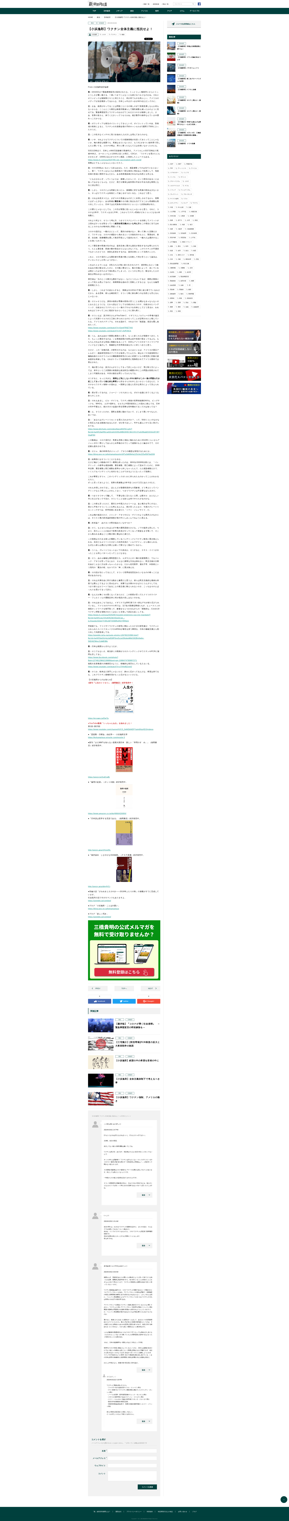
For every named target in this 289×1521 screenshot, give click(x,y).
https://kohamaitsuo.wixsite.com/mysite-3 (106, 737)
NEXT (150, 988)
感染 (171, 246)
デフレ (187, 185)
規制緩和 (173, 294)
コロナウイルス (175, 185)
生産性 (172, 272)
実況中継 (173, 237)
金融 (187, 307)
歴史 (197, 259)
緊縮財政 (173, 281)
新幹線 (192, 255)
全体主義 (173, 216)
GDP (171, 164)
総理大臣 (183, 281)
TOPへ (124, 988)
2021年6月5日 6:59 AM (111, 1272)
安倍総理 (183, 233)
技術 (194, 246)
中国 (171, 207)
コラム (182, 11)
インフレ (173, 177)
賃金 (187, 302)
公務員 (183, 216)
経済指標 (173, 276)
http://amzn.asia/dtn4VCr (99, 886)
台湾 (188, 220)
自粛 (182, 285)
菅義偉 (181, 289)
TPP (171, 168)
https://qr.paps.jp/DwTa (98, 718)
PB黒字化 (189, 164)
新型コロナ (181, 255)
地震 (171, 229)
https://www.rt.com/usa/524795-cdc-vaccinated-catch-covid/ (114, 160)
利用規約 (150, 1511)
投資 (171, 250)
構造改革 (188, 259)
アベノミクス (182, 168)
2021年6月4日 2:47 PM (111, 1130)
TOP (94, 11)
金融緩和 (196, 307)
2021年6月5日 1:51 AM (111, 1221)
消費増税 (173, 268)
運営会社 (118, 1511)
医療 (171, 220)
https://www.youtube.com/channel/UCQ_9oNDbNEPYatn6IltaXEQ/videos (120, 729)
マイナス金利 (174, 198)
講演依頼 (156, 4)
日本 (171, 259)
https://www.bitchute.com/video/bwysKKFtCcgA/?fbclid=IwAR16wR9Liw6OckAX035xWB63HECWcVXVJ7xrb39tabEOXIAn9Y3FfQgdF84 (123, 432)
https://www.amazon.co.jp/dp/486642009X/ (107, 813)
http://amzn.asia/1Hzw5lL (99, 850)
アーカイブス (194, 11)
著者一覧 (146, 4)
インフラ (186, 172)
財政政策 (190, 298)
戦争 (187, 246)
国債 (196, 220)
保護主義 (194, 211)
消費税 (183, 268)
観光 (182, 294)
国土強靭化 (173, 224)
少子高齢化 (173, 242)
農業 (171, 307)
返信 (143, 1195)
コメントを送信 (147, 1487)
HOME (90, 17)
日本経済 (107, 11)
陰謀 (123, 34)
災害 (191, 268)
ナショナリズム (185, 190)
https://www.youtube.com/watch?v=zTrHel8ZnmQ (110, 667)
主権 (189, 207)
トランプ (173, 190)
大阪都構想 (190, 229)
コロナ (104, 34)
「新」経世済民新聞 (97, 4)
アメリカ (144, 11)
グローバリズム (175, 181)
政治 (132, 11)
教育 (194, 250)
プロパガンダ (187, 194)
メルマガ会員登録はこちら (185, 24)
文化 (171, 255)
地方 (191, 224)
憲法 (179, 246)
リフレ (185, 198)
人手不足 (183, 211)
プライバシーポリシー (134, 1511)
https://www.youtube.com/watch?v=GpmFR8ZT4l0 (110, 328)
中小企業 (180, 207)
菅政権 (172, 289)
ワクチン (114, 34)
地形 (183, 224)
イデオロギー (174, 172)
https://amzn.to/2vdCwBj (99, 777)
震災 (171, 311)
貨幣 (171, 302)
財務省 (172, 298)
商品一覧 (166, 4)
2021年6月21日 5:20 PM (114, 1380)
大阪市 (180, 229)
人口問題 (173, 211)
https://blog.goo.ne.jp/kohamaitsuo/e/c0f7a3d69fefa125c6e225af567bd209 (121, 454)
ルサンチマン (174, 203)
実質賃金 (183, 237)
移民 (180, 272)
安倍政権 (173, 233)
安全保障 (194, 233)
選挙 (179, 307)
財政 (180, 298)
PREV (97, 988)
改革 (179, 250)
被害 (189, 289)
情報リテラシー (187, 242)
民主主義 (186, 263)
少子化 (193, 237)
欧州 (157, 11)
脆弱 (192, 281)
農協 (194, 302)
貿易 (179, 302)
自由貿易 (173, 285)
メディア (119, 11)
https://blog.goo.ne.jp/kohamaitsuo (103, 909)
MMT (179, 164)
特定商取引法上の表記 (165, 1511)
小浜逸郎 (94, 34)
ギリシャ (183, 177)
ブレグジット (174, 194)
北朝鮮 (192, 216)
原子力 (180, 220)
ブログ (194, 1511)
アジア (169, 11)
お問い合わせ (182, 1511)
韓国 (179, 311)
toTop (284, 1499)
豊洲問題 (191, 294)
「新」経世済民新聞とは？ (101, 1511)
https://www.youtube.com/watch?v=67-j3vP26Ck (109, 331)
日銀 (179, 259)
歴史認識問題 (174, 263)
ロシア (185, 203)
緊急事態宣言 (185, 276)
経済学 (189, 272)
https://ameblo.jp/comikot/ (99, 901)
